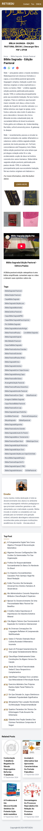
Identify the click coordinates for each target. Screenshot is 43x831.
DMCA (38, 4)
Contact (26, 4)
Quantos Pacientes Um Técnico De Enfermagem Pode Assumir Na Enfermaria (22, 712)
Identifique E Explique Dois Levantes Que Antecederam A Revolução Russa (24, 678)
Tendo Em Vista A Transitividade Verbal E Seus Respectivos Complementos (21, 669)
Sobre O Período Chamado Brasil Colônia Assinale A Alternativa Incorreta (22, 642)
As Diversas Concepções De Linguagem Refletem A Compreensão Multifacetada (24, 631)
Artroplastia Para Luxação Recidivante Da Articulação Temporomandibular (24, 703)
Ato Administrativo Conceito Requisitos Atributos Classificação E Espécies (23, 594)
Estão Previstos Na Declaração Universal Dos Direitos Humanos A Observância (21, 586)
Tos (32, 4)
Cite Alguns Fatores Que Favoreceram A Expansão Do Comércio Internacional (23, 622)
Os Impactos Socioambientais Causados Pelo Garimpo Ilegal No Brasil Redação (20, 576)
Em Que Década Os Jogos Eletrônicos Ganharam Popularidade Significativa (24, 695)
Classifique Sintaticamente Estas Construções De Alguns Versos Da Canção (22, 659)
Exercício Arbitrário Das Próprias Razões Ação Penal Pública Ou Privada (22, 687)
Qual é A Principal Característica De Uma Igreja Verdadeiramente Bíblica (23, 650)
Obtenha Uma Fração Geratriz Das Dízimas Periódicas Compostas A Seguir (22, 722)
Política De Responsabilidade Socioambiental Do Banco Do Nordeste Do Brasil (23, 565)
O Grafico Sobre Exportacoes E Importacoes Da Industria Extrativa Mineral (21, 614)
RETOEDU (8, 3)
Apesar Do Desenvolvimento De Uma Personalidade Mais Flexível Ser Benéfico (22, 603)
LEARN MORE (21, 184)
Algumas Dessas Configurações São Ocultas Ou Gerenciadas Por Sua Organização (22, 555)
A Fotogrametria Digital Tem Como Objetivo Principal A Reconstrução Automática (21, 545)
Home (6, 56)
